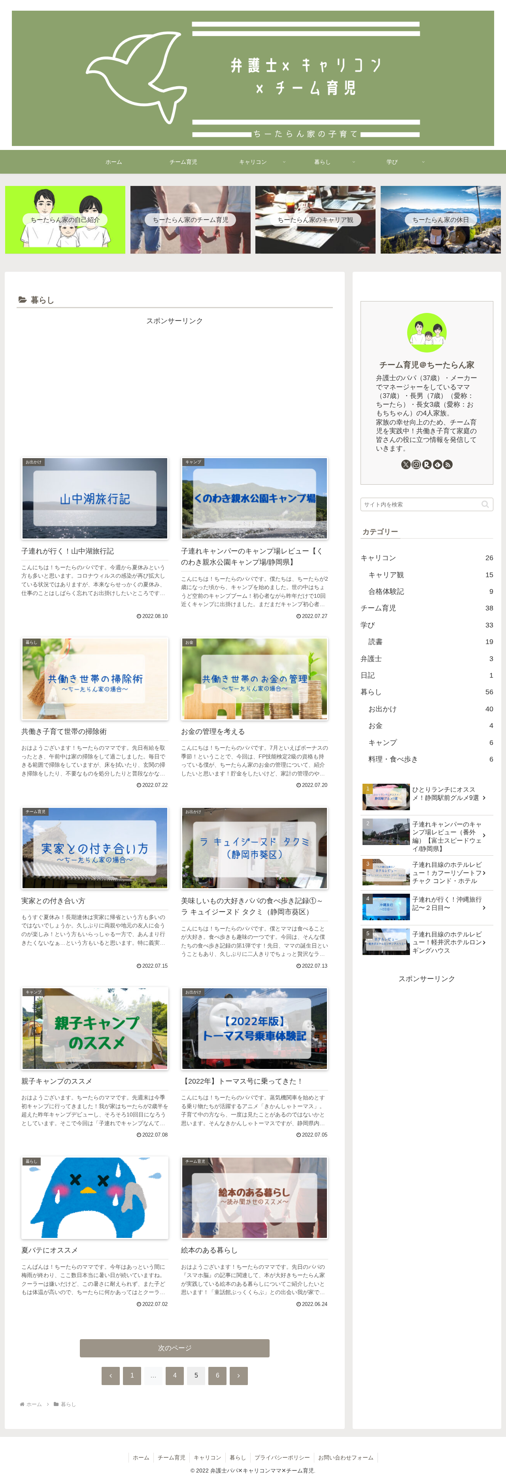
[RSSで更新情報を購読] (448, 464)
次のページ (175, 1348)
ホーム (141, 1457)
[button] (485, 504)
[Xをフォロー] (406, 464)
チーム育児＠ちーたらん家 (427, 364)
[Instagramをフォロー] (416, 464)
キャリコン (207, 1457)
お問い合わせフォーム (346, 1457)
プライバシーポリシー (282, 1457)
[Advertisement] (175, 383)
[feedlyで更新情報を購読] (437, 464)
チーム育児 (171, 1457)
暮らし (238, 1457)
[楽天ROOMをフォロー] (427, 464)
